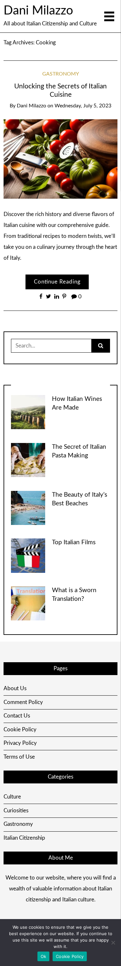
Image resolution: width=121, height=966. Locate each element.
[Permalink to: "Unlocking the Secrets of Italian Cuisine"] (61, 158)
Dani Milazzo (38, 11)
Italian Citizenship (24, 838)
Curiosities (16, 810)
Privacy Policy (20, 743)
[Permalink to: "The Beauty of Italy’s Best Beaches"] (28, 507)
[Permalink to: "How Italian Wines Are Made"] (28, 412)
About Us (15, 688)
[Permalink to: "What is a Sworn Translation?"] (28, 603)
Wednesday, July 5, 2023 (83, 105)
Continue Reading (57, 281)
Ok (43, 956)
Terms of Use (19, 757)
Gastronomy (60, 74)
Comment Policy (23, 702)
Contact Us (17, 715)
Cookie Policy (20, 729)
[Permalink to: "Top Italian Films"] (28, 555)
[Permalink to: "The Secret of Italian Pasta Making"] (28, 459)
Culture (12, 796)
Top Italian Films (74, 542)
